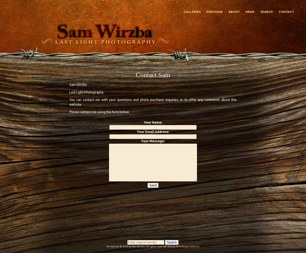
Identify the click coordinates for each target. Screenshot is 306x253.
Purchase (214, 11)
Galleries (192, 11)
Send (153, 185)
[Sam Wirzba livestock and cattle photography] (104, 43)
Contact (286, 11)
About (234, 11)
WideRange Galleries (187, 246)
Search (266, 11)
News (250, 11)
